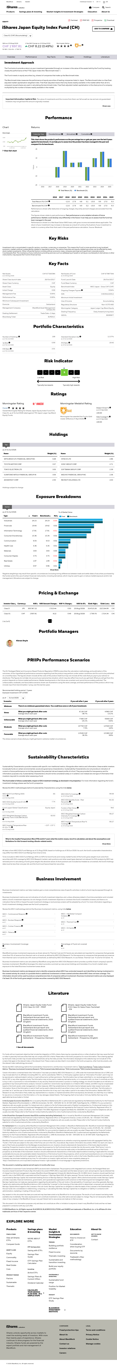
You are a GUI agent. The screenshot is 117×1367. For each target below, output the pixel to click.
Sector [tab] (7, 507)
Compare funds (13, 1244)
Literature (105, 57)
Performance (31, 57)
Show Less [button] (106, 106)
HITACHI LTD (66, 459)
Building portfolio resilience (56, 1247)
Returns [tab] (35, 127)
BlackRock (9, 2)
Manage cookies (93, 1344)
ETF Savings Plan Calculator (35, 1262)
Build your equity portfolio (56, 1267)
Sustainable (11, 1282)
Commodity (11, 1258)
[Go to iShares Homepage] (15, 7)
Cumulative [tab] (85, 134)
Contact (94, 1240)
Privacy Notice (92, 1335)
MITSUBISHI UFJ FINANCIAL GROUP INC (19, 459)
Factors (9, 1279)
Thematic (10, 1286)
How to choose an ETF (77, 1239)
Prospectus (98, 20)
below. (69, 788)
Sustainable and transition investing (57, 1261)
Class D (7, 608)
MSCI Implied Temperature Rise (91, 1069)
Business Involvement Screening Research (24, 1069)
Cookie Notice (92, 1339)
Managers (69, 57)
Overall (5, 408)
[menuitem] (10, 12)
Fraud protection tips (69, 1330)
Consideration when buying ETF (77, 1245)
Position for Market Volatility (57, 1288)
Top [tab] (6, 445)
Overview (11, 57)
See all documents (26, 1047)
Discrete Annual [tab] (55, 134)
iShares (19, 2)
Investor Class (9, 604)
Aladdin (27, 2)
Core (8, 1269)
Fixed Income (12, 1261)
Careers (62, 1353)
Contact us (64, 1344)
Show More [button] (54, 570)
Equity (9, 1254)
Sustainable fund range (56, 1281)
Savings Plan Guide (33, 1256)
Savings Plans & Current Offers (34, 1278)
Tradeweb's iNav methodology (77, 1258)
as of (4, 698)
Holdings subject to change (13, 487)
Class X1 (7, 614)
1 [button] (50, 621)
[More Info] (71, 45)
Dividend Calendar (36, 1283)
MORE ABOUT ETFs (34, 1240)
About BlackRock (67, 1339)
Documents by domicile (76, 1252)
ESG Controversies (72, 1069)
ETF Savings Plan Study (56, 1299)
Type (6, 516)
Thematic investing (57, 1256)
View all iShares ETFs (13, 1239)
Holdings (87, 57)
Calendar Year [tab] (38, 134)
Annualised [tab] (71, 134)
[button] (103, 7)
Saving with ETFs (35, 1251)
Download (110, 20)
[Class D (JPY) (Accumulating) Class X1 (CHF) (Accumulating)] (17, 35)
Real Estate (11, 1265)
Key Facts (51, 57)
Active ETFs (33, 1273)
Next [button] (52, 621)
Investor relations (67, 1348)
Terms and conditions (95, 1330)
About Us (63, 1335)
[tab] (16, 140)
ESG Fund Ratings (85, 1067)
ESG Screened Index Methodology (52, 1069)
